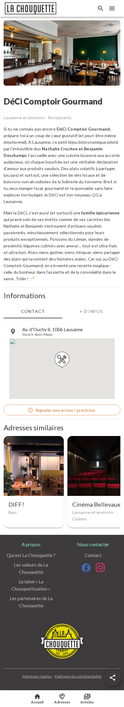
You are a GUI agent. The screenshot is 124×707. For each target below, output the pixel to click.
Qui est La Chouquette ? (31, 555)
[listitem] (62, 331)
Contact (93, 555)
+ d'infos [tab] (91, 311)
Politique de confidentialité (78, 676)
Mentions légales (37, 676)
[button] (112, 677)
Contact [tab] (33, 311)
